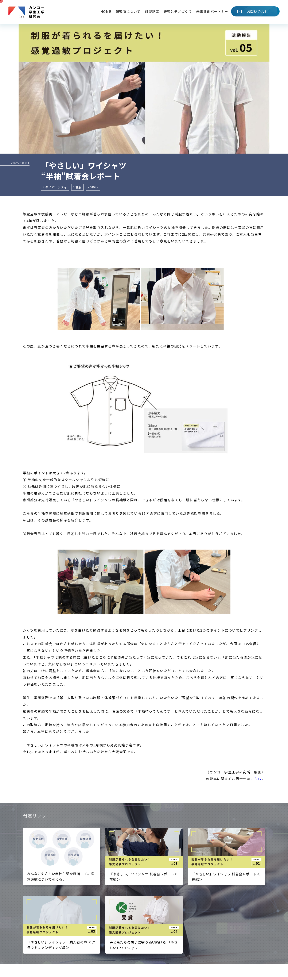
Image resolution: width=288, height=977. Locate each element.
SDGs (94, 187)
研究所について (128, 11)
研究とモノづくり (177, 11)
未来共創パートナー (212, 11)
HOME (105, 11)
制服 (78, 187)
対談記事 (152, 11)
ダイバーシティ (56, 187)
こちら (256, 778)
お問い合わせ (257, 11)
